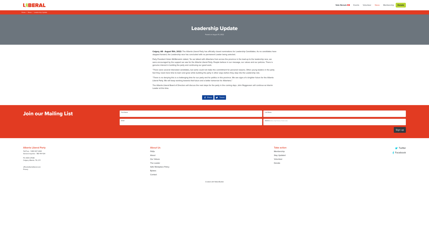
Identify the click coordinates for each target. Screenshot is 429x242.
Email (122, 121)
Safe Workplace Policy (159, 167)
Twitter (402, 148)
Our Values (155, 159)
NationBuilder (219, 182)
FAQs (152, 151)
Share (210, 97)
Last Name (268, 112)
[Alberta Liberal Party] (34, 5)
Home (23, 12)
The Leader (155, 163)
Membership (279, 151)
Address (276, 121)
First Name (124, 112)
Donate (277, 163)
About (152, 155)
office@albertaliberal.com (32, 167)
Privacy (25, 169)
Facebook (400, 152)
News (30, 12)
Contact (153, 174)
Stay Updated (280, 155)
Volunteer (278, 159)
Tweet (222, 97)
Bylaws (153, 171)
